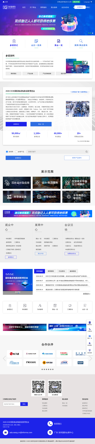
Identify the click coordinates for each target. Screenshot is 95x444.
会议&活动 (65, 7)
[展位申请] (18, 280)
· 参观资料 (8, 242)
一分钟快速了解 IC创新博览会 (78, 92)
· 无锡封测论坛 (77, 246)
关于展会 (33, 7)
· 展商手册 (46, 246)
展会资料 (44, 411)
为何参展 (44, 408)
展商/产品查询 (76, 158)
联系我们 (87, 7)
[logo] (9, 7)
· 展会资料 (38, 246)
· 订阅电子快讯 (9, 249)
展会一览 (41, 124)
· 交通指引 (8, 253)
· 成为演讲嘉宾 (77, 242)
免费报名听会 (72, 253)
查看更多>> (86, 293)
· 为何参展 (38, 242)
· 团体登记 (17, 249)
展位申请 (76, 2)
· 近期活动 (68, 242)
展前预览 (13, 73)
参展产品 (21, 151)
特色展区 (44, 403)
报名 (24, 404)
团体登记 (84, 408)
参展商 (11, 151)
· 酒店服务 (38, 249)
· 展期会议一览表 (79, 238)
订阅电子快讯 (86, 413)
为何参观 (64, 405)
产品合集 (30, 73)
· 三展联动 (17, 242)
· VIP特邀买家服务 (19, 238)
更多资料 (63, 73)
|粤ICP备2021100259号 (62, 441)
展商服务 (43, 7)
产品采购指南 (47, 73)
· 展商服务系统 (48, 242)
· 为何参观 (18, 246)
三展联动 (44, 405)
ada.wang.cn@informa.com (21, 432)
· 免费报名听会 (69, 238)
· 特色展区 (8, 238)
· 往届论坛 (68, 246)
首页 (6, 2)
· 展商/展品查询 (10, 246)
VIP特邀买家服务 (87, 411)
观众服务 (54, 7)
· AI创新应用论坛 (70, 249)
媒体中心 (76, 7)
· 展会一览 (38, 238)
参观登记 (16, 124)
